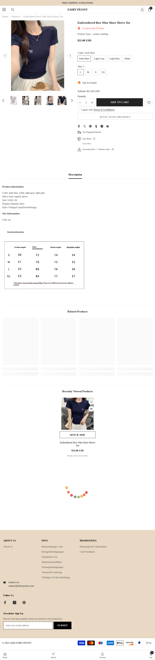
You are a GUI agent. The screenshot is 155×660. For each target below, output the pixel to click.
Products (16, 16)
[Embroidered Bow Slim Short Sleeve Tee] (78, 414)
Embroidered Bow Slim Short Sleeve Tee (77, 444)
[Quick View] (91, 409)
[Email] (107, 126)
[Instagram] (14, 602)
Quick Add (77, 435)
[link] (20, 369)
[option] (37, 55)
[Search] (13, 9)
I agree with (87, 109)
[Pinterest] (90, 126)
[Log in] (142, 9)
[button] (5, 55)
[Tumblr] (96, 126)
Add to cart (119, 102)
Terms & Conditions (103, 109)
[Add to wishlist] (149, 102)
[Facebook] (79, 126)
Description (75, 174)
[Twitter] (84, 126)
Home (5, 16)
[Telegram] (102, 126)
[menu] (4, 9)
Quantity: (82, 96)
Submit (62, 625)
